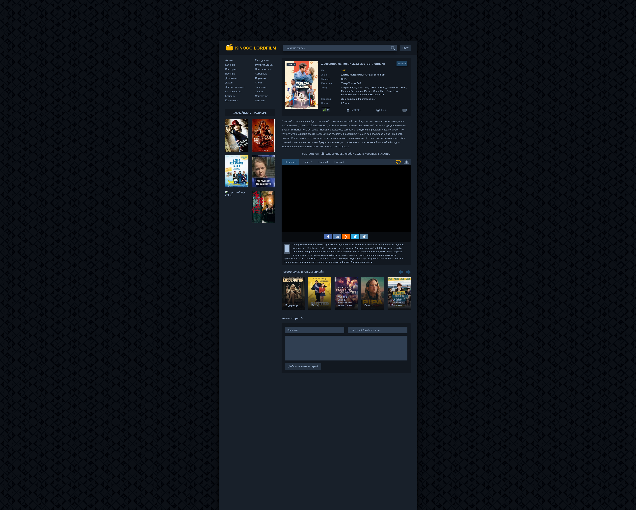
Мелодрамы (262, 60)
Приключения (263, 69)
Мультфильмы (264, 64)
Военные (230, 73)
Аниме (229, 60)
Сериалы (260, 78)
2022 (343, 70)
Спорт (258, 82)
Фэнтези (260, 100)
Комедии (230, 96)
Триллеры (260, 87)
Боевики (230, 64)
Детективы (231, 78)
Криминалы (231, 100)
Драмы (229, 82)
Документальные (235, 87)
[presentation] (400, 271)
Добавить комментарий (303, 366)
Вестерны (231, 69)
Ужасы (259, 91)
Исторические (233, 91)
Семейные (261, 73)
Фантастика (261, 96)
